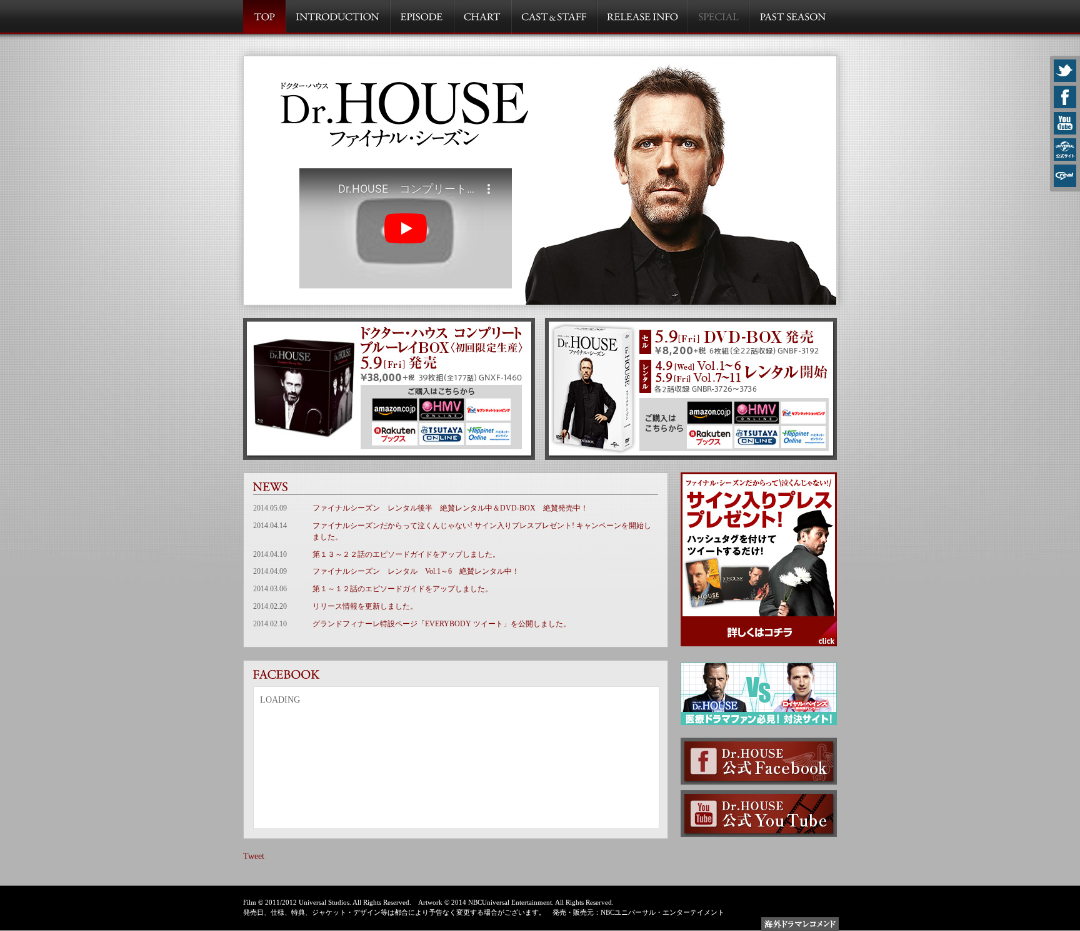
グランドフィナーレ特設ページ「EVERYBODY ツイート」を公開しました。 (441, 623)
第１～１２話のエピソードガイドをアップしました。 (402, 588)
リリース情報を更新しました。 (365, 606)
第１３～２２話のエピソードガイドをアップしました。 (406, 554)
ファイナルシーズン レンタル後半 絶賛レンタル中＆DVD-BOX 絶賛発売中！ (450, 508)
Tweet (253, 856)
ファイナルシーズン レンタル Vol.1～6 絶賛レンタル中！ (415, 571)
